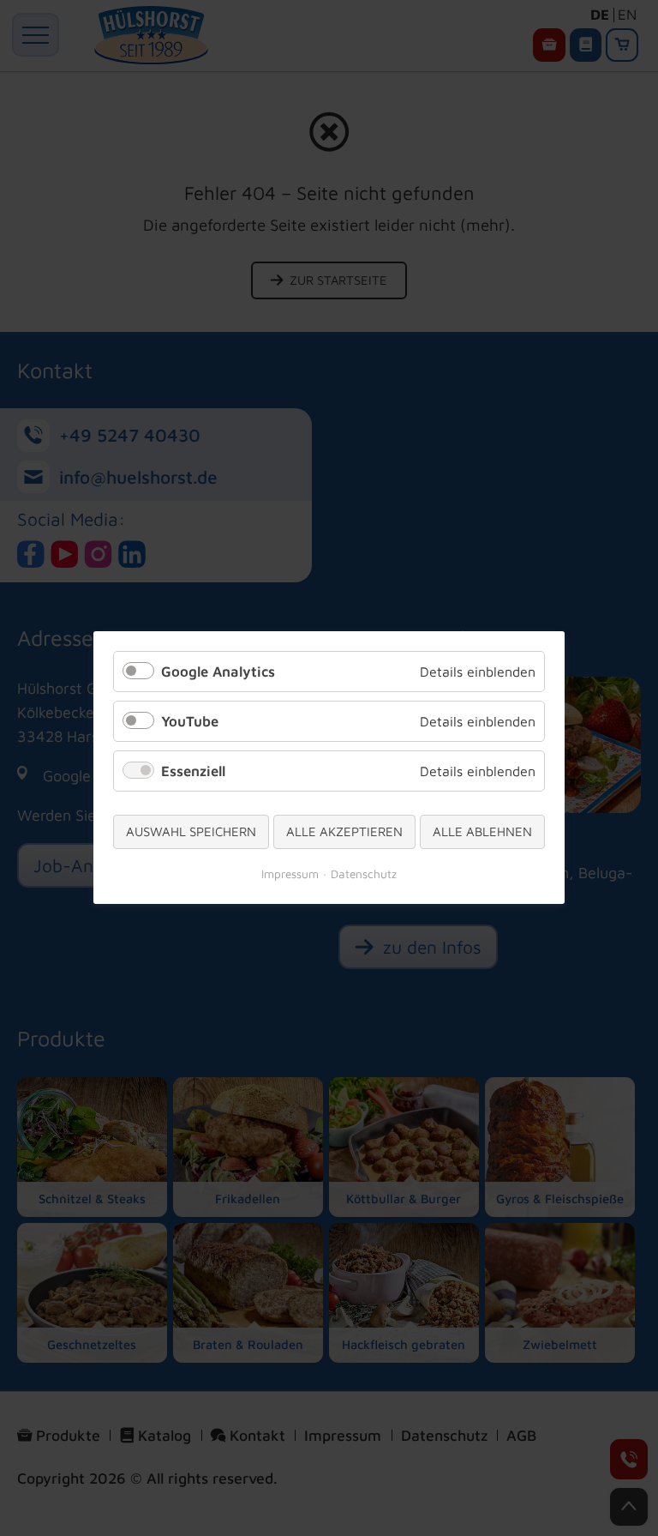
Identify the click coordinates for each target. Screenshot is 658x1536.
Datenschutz (364, 874)
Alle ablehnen (482, 832)
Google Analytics (218, 671)
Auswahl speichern (191, 832)
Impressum (290, 874)
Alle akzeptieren (344, 832)
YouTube (189, 722)
